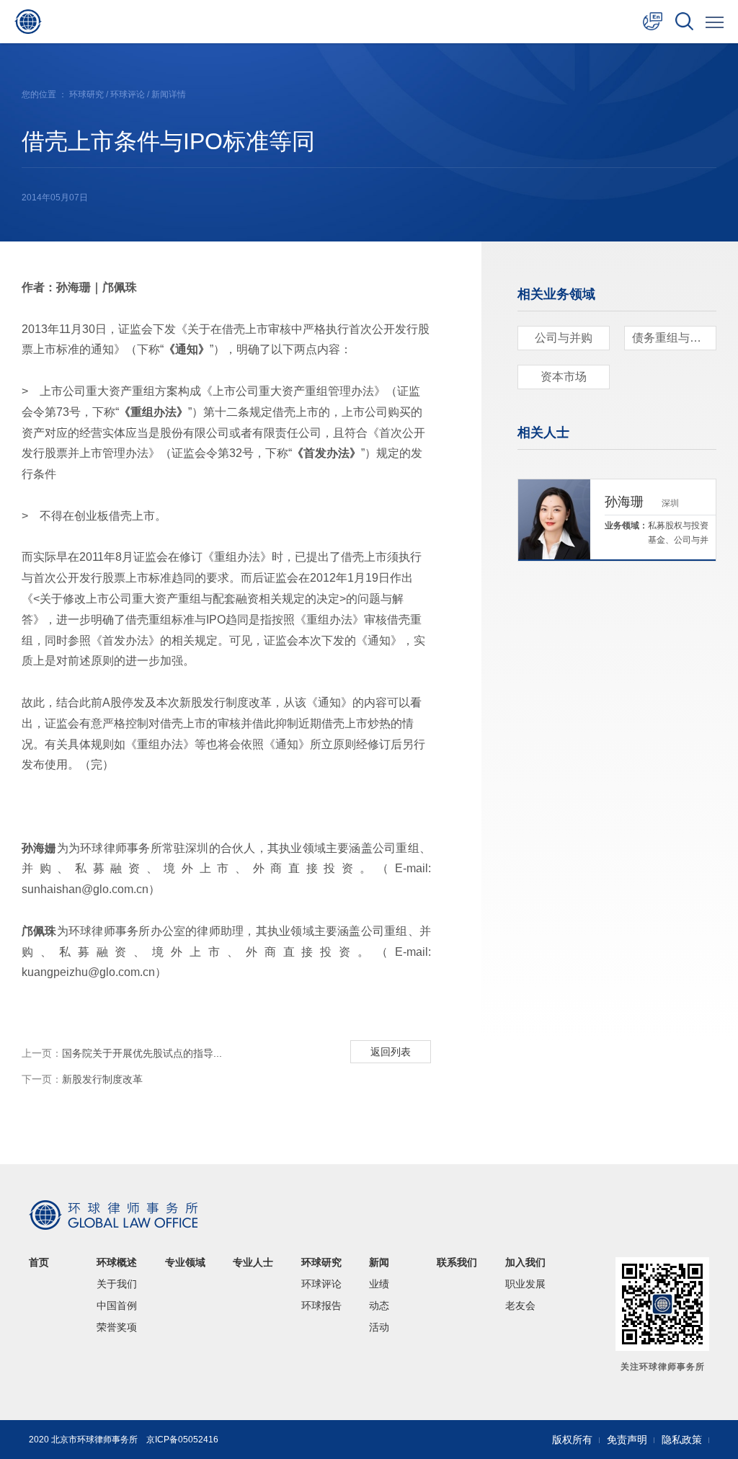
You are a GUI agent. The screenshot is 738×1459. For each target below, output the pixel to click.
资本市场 (564, 377)
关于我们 (117, 1284)
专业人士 (253, 1262)
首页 (39, 1262)
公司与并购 (563, 338)
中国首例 (117, 1305)
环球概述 (117, 1262)
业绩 (379, 1284)
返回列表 (390, 1051)
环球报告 (321, 1305)
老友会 (520, 1305)
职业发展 (525, 1284)
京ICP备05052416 (182, 1439)
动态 (379, 1305)
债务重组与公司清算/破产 (674, 338)
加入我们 (525, 1262)
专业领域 (185, 1262)
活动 (379, 1327)
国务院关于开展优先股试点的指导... (122, 1053)
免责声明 (627, 1439)
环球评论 (127, 94)
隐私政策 (682, 1439)
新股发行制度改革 (82, 1079)
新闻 (379, 1262)
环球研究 (86, 94)
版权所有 (572, 1439)
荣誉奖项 (117, 1327)
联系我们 (457, 1262)
